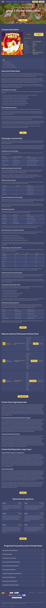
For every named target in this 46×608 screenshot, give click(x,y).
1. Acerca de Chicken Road (7, 61)
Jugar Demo (29, 34)
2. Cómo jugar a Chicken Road (7, 63)
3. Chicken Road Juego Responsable (8, 64)
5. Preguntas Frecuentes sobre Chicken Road (10, 67)
